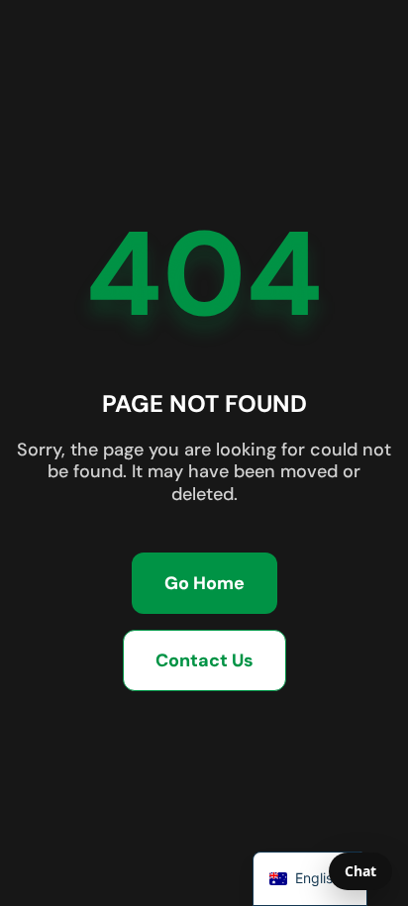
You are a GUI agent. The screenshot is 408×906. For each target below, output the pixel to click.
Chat (360, 870)
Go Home (204, 583)
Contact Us (204, 660)
